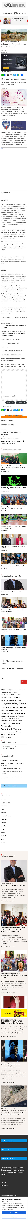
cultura (4, 700)
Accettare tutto (14, 1212)
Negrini (16, 710)
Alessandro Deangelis (20, 690)
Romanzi (10, 718)
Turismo (18, 732)
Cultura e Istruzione (5, 802)
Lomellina (3, 825)
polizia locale (5, 716)
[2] (14, 54)
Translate (12, 748)
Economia (3, 812)
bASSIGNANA (5, 694)
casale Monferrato (16, 694)
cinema (17, 697)
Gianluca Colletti (11, 703)
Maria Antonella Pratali (16, 707)
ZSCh (14, 734)
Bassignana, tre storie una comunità (11, 592)
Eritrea (11, 701)
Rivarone (21, 716)
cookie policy (4, 1188)
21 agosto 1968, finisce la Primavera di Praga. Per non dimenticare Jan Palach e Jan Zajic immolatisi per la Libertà (13, 1114)
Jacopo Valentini (5, 705)
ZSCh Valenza (6, 737)
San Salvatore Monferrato (16, 720)
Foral (19, 701)
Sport (2, 839)
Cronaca (3, 799)
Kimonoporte (13, 705)
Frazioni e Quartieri (5, 816)
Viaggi (10, 734)
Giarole (16, 703)
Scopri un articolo (7, 13)
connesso (9, 668)
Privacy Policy (4, 1185)
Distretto (3, 809)
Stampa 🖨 (10, 402)
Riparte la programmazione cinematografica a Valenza (10, 1066)
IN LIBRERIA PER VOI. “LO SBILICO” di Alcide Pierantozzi (12, 1022)
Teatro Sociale (16, 723)
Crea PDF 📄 (21, 402)
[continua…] (12, 897)
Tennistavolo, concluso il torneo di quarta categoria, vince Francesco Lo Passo (13, 507)
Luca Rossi (3, 707)
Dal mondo (3, 806)
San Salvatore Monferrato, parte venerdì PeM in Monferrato (12, 930)
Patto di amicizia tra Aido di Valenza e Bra (13, 566)
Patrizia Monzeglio (17, 713)
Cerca (2, 678)
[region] (14, 1208)
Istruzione (3, 822)
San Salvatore (5, 720)
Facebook (3, 1182)
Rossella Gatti (16, 718)
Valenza (4, 734)
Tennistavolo (6, 726)
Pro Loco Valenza (13, 716)
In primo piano (4, 819)
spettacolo (5, 723)
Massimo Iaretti (12, 46)
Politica (3, 832)
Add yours (3, 663)
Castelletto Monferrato (7, 697)
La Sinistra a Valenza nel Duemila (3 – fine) (18, 19)
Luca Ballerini (22, 705)
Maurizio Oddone (7, 710)
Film (15, 700)
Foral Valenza (4, 703)
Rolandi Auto (4, 718)
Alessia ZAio (14, 692)
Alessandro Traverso (6, 692)
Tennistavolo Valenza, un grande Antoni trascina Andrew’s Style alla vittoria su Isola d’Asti (13, 467)
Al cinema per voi (7, 690)
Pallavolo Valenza (5, 713)
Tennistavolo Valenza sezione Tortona (8, 732)
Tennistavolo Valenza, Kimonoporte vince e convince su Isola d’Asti (13, 488)
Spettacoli (3, 835)
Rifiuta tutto (14, 1217)
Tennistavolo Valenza (11, 729)
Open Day (20, 710)
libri (18, 705)
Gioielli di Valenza (22, 703)
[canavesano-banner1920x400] (14, 414)
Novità (2, 829)
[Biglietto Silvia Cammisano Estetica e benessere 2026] (14, 90)
